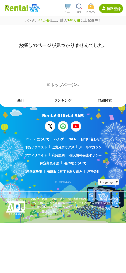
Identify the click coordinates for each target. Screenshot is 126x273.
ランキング (62, 100)
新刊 (20, 100)
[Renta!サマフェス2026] (34, 8)
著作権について (75, 163)
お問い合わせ (90, 139)
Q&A (72, 139)
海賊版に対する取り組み (64, 171)
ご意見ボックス (63, 147)
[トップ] (16, 8)
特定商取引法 (49, 163)
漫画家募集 (34, 171)
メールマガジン (90, 147)
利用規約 (58, 155)
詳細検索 (105, 100)
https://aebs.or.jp (41, 215)
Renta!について (38, 139)
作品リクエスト (36, 147)
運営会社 (93, 171)
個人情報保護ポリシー (85, 155)
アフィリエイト (36, 155)
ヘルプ (59, 139)
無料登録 (114, 8)
